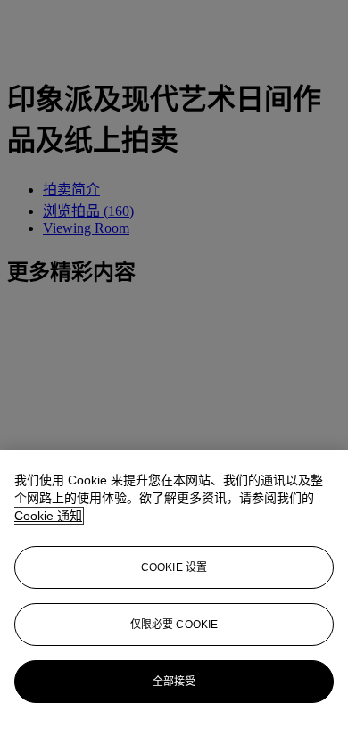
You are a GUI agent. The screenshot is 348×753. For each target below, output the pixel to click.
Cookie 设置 (174, 567)
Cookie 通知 (48, 516)
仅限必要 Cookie (174, 624)
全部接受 (174, 681)
